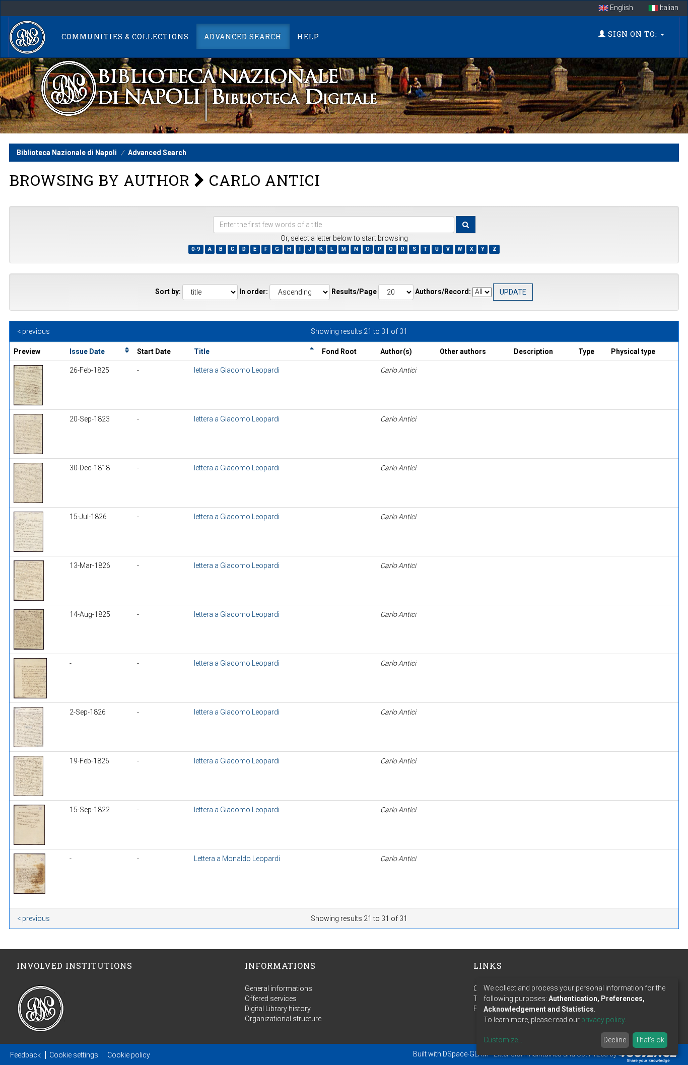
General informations (278, 988)
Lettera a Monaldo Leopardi (237, 859)
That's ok (649, 1040)
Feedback (25, 1055)
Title (202, 351)
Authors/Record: (443, 292)
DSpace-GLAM (466, 1054)
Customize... (503, 1040)
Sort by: (168, 292)
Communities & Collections (125, 36)
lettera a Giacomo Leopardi (237, 370)
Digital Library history (278, 1009)
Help (308, 36)
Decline (614, 1040)
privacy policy (603, 1020)
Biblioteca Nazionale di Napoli (67, 153)
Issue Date (87, 351)
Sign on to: (632, 34)
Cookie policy (128, 1055)
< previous (33, 331)
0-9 (195, 249)
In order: (253, 292)
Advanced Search (243, 36)
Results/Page (354, 292)
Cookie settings (73, 1055)
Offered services (271, 999)
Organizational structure (283, 1019)
